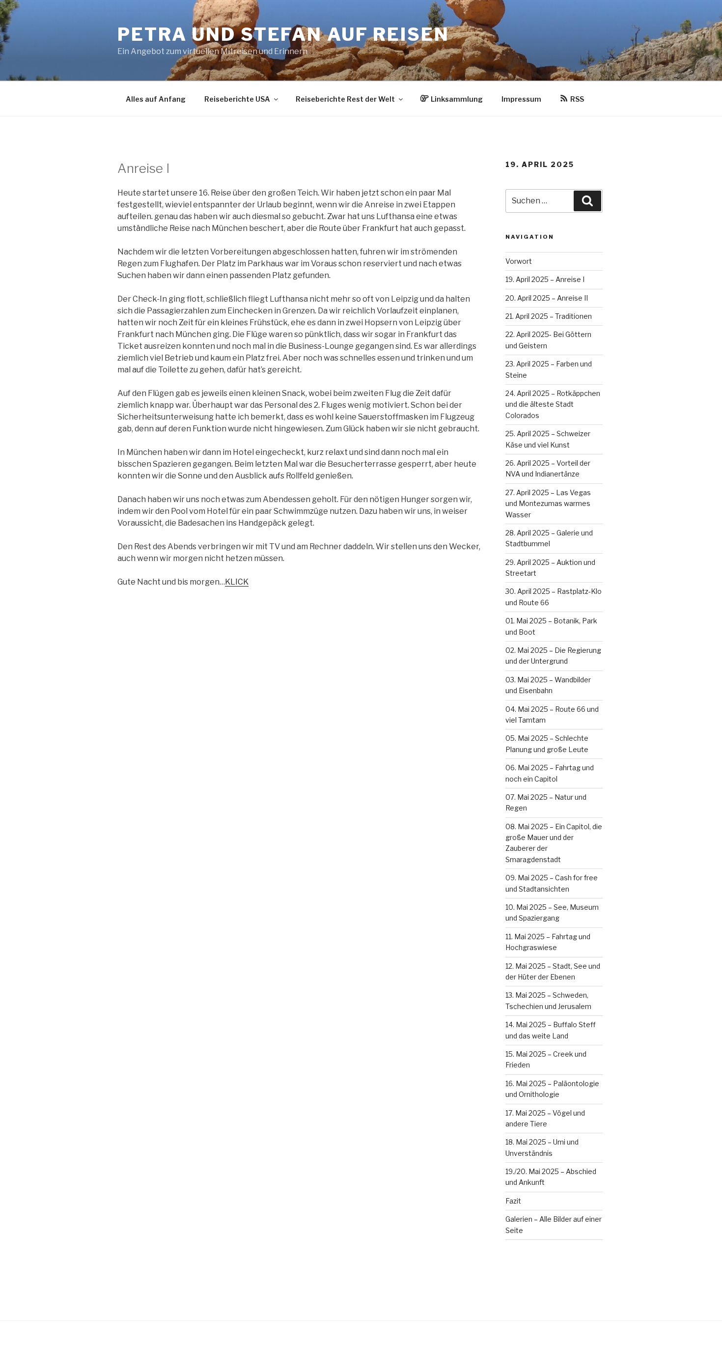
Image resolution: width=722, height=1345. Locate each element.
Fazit (513, 1201)
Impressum (521, 99)
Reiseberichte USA (237, 99)
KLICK (237, 582)
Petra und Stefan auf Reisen (283, 34)
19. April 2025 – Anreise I (544, 279)
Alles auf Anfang (156, 99)
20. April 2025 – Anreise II (546, 298)
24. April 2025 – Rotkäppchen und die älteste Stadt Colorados (552, 404)
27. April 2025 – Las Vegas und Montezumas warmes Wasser (548, 503)
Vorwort (518, 261)
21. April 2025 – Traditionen (548, 316)
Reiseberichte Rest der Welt (345, 99)
